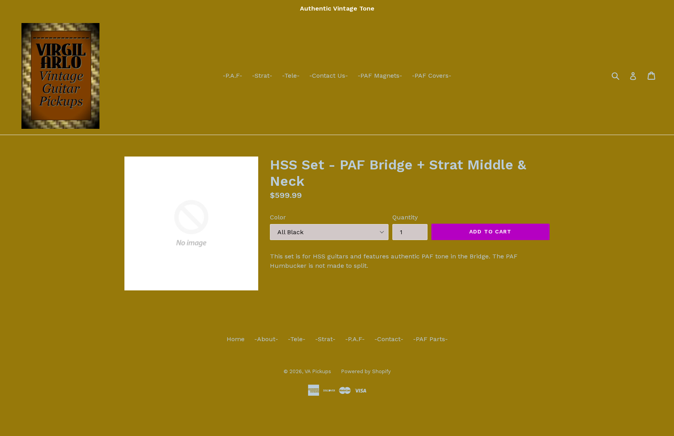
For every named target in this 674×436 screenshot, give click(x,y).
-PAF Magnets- (380, 75)
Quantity (405, 217)
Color (278, 217)
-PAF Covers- (431, 75)
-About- (266, 339)
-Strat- (262, 75)
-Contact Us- (328, 75)
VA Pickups (318, 371)
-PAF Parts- (430, 339)
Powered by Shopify (366, 371)
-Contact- (388, 339)
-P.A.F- (232, 75)
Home (236, 339)
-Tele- (291, 75)
